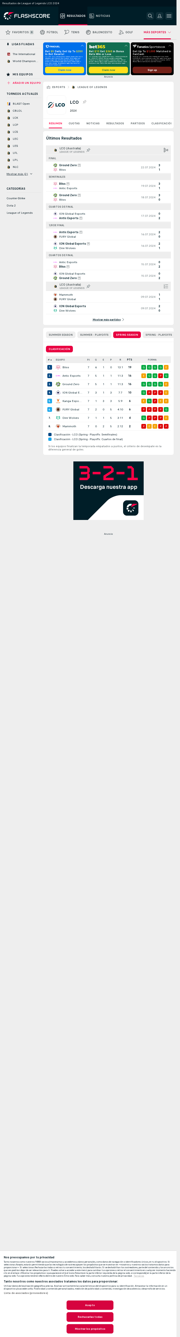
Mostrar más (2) (17, 174)
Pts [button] (129, 359)
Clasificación (162, 123)
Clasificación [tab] (59, 349)
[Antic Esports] (58, 375)
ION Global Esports (72, 392)
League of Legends (92, 87)
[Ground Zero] (58, 384)
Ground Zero (70, 384)
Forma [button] (152, 359)
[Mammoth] (58, 426)
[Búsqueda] (150, 16)
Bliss (65, 367)
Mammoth (69, 426)
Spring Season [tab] (127, 334)
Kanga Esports (72, 401)
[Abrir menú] (169, 16)
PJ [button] (88, 359)
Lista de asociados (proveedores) (26, 1293)
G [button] (96, 359)
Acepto (90, 1305)
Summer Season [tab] (61, 334)
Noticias (93, 123)
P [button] (111, 359)
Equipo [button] (60, 359)
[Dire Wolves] (58, 418)
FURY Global (70, 409)
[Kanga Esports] (58, 401)
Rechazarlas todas (90, 1317)
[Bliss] (58, 367)
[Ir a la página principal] (30, 16)
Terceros (139, 1275)
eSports (58, 87)
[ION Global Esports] (58, 392)
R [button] (120, 359)
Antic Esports (71, 376)
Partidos (138, 123)
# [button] (49, 359)
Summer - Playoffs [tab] (94, 334)
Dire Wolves (70, 418)
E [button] (103, 359)
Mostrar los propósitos (90, 1328)
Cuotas (74, 123)
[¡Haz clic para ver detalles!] (108, 167)
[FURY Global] (58, 409)
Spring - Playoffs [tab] (159, 334)
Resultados (115, 123)
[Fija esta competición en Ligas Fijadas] (84, 102)
